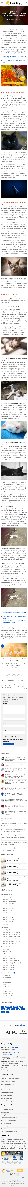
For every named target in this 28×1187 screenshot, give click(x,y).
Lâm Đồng (14, 1177)
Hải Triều (3, 1139)
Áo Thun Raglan (7, 980)
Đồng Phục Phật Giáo (8, 969)
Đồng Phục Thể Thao (8, 995)
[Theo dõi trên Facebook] (2, 1162)
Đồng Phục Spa (7, 912)
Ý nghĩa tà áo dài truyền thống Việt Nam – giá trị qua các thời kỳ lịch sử (13, 837)
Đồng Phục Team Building (9, 901)
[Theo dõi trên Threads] (12, 1162)
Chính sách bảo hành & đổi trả (9, 1087)
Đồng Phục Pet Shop (8, 919)
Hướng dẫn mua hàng (7, 1092)
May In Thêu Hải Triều (17, 1180)
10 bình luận (8, 814)
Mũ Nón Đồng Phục (8, 989)
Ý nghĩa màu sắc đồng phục (8, 1120)
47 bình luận (8, 808)
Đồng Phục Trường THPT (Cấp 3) (11, 936)
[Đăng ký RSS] (17, 1162)
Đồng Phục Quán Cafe (8, 903)
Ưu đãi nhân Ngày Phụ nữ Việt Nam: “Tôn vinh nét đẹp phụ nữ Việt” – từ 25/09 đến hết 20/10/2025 (16, 801)
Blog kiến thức (5, 1109)
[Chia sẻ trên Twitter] (13, 675)
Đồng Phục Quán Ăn (8, 906)
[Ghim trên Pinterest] (18, 675)
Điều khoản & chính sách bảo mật (10, 1078)
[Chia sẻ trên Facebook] (10, 675)
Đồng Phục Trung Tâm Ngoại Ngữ (11, 941)
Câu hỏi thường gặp (6, 1098)
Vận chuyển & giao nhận (7, 1084)
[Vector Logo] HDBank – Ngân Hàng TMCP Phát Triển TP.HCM (20, 686)
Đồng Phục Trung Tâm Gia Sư (10, 943)
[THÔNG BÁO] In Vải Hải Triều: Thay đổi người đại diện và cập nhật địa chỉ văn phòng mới (15, 782)
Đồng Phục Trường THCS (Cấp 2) (11, 934)
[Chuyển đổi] (26, 894)
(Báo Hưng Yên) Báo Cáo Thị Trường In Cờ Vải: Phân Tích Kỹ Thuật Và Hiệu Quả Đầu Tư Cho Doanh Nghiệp (16, 788)
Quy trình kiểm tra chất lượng (9, 1131)
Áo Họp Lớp (6, 949)
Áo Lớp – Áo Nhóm (6, 946)
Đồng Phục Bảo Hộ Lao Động (10, 998)
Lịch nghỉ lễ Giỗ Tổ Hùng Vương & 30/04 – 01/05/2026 (16, 764)
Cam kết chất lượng (6, 1090)
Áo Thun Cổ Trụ (7, 975)
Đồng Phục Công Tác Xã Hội (10, 965)
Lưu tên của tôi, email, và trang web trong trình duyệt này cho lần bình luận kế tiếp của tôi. (13, 739)
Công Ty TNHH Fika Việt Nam (11, 1181)
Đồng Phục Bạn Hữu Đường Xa (11, 960)
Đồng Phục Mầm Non (8, 930)
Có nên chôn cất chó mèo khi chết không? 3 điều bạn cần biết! (14, 659)
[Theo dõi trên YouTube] (20, 1162)
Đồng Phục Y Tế (7, 924)
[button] (2, 3)
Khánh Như (19, 19)
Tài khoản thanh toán (6, 1095)
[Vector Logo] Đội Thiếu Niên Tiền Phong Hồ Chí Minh (14, 849)
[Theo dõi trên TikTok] (7, 1162)
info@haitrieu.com (9, 1070)
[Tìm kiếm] (26, 3)
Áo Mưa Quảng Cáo (8, 993)
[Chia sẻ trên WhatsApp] (7, 675)
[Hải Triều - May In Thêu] (14, 3)
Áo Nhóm (5, 954)
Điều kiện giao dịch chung (8, 1081)
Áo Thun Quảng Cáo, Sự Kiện (10, 897)
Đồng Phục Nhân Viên (7, 894)
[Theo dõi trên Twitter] (10, 1162)
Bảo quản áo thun (6, 1126)
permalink (14, 681)
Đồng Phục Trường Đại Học (10, 939)
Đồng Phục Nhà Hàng (8, 908)
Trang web (5, 730)
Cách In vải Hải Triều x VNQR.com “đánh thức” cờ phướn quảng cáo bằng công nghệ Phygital (16, 759)
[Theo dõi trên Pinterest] (15, 1162)
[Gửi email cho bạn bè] (15, 675)
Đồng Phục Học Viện (6, 927)
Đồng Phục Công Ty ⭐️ (9, 899)
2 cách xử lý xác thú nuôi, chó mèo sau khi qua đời (14, 843)
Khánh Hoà (19, 1177)
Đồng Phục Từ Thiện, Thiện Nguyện (12, 963)
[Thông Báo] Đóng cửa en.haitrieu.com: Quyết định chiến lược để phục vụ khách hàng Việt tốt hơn (16, 770)
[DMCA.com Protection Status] (14, 1174)
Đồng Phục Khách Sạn (8, 910)
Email (4, 723)
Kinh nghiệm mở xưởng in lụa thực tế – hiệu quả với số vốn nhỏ (15, 812)
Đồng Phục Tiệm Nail (8, 915)
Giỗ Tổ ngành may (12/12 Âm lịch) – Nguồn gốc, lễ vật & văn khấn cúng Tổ (15, 806)
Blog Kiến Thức (14, 11)
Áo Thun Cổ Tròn (7, 977)
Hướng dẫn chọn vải (6, 1115)
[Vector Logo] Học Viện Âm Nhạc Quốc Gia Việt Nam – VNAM (14, 825)
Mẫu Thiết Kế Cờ (7, 991)
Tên (4, 716)
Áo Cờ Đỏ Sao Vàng (8, 956)
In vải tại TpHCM (7, 1177)
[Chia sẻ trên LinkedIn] (20, 675)
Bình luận (5, 703)
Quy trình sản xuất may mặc (8, 1129)
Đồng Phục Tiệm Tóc (8, 917)
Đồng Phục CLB (7, 951)
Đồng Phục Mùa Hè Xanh (9, 958)
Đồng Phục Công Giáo (8, 967)
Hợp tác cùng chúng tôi (7, 1101)
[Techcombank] (14, 1032)
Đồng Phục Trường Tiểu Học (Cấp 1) (12, 932)
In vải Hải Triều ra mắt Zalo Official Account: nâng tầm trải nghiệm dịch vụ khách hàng (15, 794)
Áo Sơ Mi (5, 984)
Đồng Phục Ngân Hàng (9, 922)
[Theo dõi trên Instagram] (5, 1162)
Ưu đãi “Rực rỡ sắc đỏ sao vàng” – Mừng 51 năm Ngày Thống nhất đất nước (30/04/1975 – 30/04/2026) (16, 776)
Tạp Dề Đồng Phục (8, 986)
